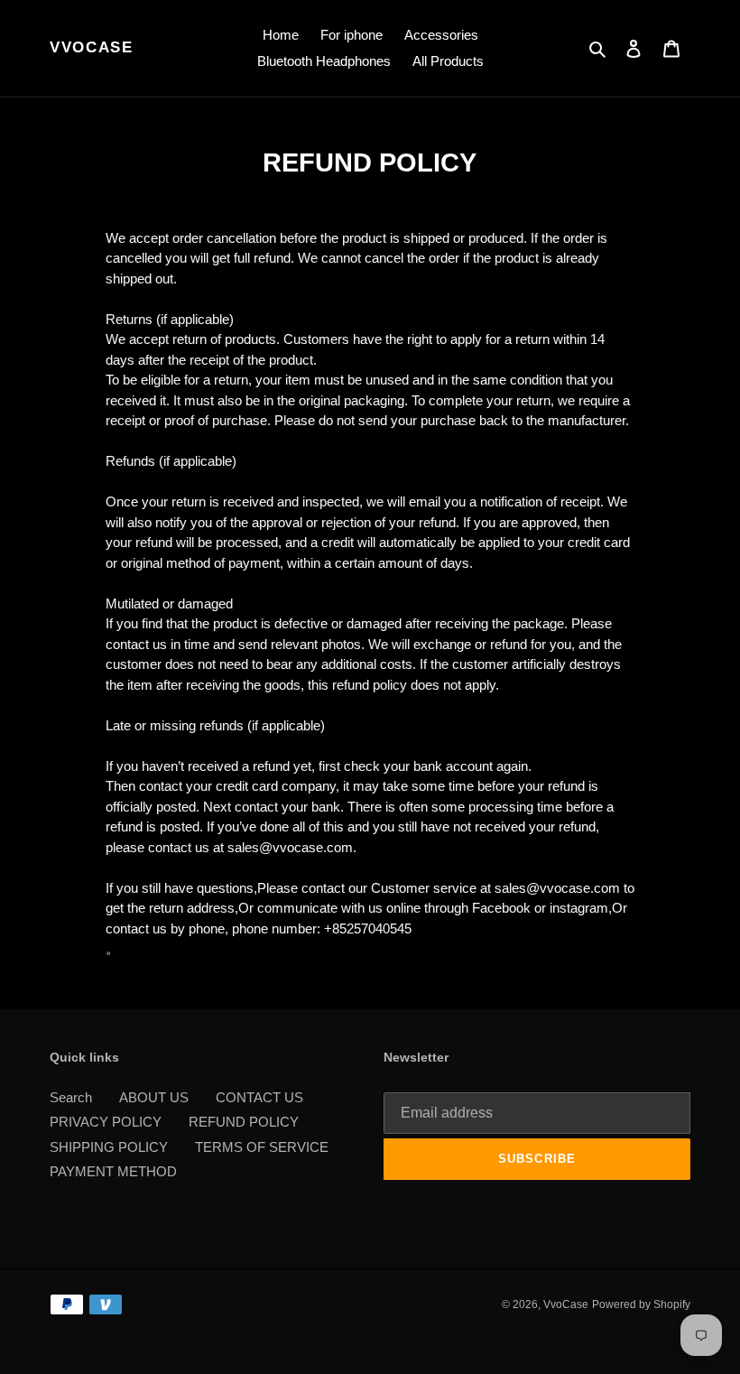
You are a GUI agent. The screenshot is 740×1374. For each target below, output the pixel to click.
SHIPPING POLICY (109, 1147)
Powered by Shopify (641, 1304)
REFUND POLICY (244, 1121)
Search (71, 1097)
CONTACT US (259, 1097)
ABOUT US (154, 1097)
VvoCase (92, 47)
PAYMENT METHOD (113, 1171)
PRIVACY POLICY (106, 1121)
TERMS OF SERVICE (261, 1147)
